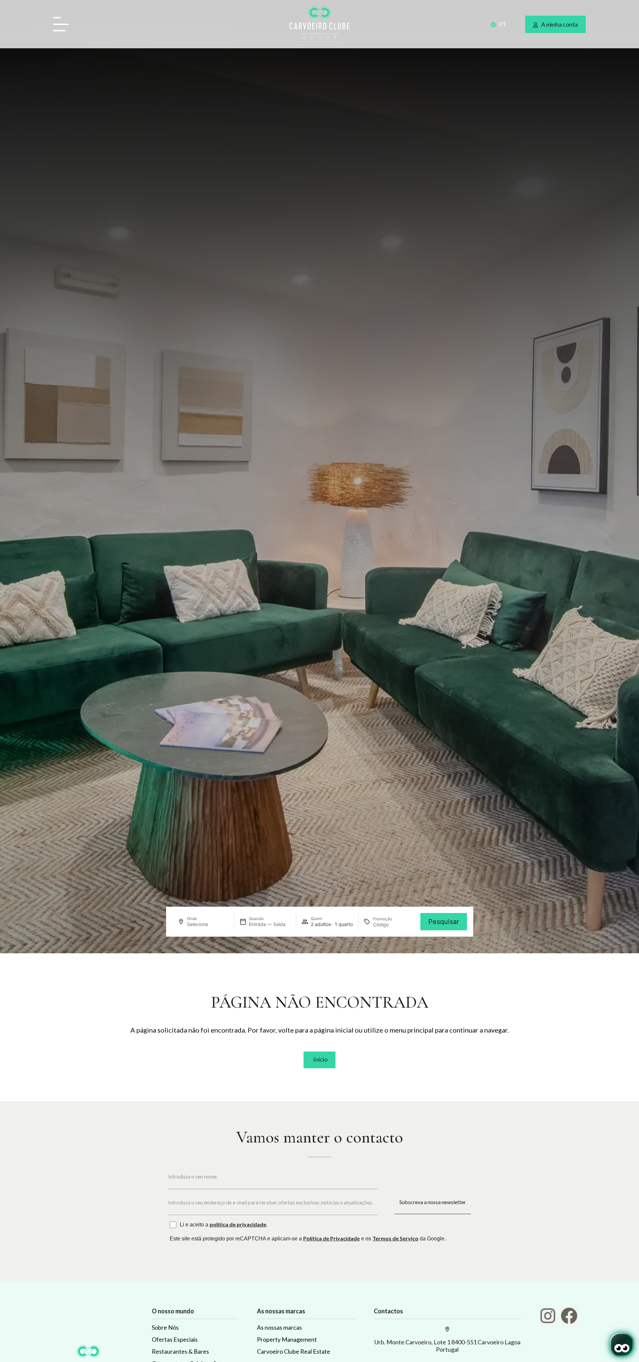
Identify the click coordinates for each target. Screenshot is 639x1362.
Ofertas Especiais (175, 1339)
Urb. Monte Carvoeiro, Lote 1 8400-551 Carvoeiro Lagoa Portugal (447, 1345)
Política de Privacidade (331, 1238)
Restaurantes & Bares (180, 1351)
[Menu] (63, 24)
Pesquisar (443, 922)
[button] (495, 24)
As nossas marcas (279, 1327)
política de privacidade (238, 1224)
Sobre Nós (165, 1327)
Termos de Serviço (395, 1238)
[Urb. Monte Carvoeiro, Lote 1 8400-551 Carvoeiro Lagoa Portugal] (447, 1329)
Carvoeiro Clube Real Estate (293, 1351)
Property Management (287, 1339)
